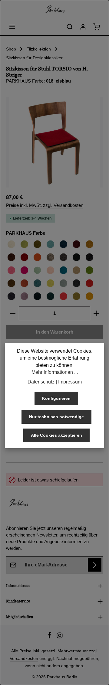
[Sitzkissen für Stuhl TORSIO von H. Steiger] (54, 142)
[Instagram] (59, 637)
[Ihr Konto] (83, 27)
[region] (54, 142)
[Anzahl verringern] (12, 313)
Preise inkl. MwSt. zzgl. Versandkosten (44, 205)
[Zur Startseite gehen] (54, 9)
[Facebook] (50, 637)
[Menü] (12, 27)
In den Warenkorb (54, 332)
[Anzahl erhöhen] (96, 313)
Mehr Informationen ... (54, 372)
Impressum (70, 381)
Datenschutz (41, 381)
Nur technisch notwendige (56, 416)
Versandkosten (24, 658)
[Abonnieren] (94, 565)
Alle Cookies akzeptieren (56, 435)
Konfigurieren (56, 398)
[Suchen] (70, 27)
